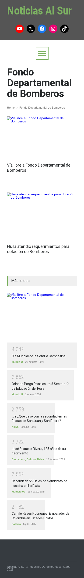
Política (16, 524)
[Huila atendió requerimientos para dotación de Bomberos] (42, 216)
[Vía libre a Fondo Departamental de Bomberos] (42, 137)
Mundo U (17, 361)
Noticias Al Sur (39, 10)
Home (11, 107)
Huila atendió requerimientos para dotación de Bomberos (38, 249)
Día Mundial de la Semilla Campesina (39, 356)
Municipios (18, 491)
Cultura (31, 459)
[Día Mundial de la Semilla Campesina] (42, 318)
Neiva (15, 426)
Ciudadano (18, 459)
